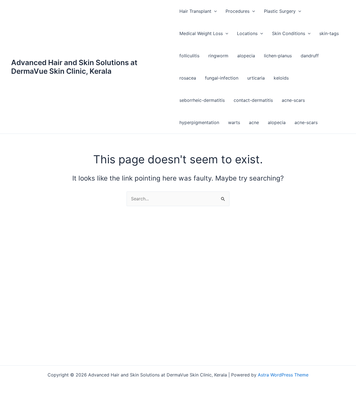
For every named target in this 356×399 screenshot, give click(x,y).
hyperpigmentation (199, 122)
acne (254, 122)
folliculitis (189, 55)
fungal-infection (221, 78)
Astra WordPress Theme (283, 375)
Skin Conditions (288, 33)
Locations (247, 33)
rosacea (187, 78)
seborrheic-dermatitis (202, 100)
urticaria (256, 78)
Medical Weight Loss (201, 33)
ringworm (218, 55)
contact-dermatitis (253, 100)
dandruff (310, 55)
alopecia (246, 55)
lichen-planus (278, 55)
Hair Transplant (195, 11)
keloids (281, 78)
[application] (214, 11)
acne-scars (293, 100)
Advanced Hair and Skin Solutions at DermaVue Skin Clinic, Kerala (74, 66)
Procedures (237, 11)
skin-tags (329, 33)
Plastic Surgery (280, 11)
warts (234, 122)
